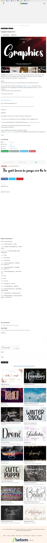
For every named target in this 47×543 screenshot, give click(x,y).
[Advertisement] (23, 14)
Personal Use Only (13, 148)
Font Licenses (19, 535)
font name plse (7, 257)
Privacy (9, 535)
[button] (44, 3)
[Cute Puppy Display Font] (12, 472)
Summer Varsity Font (8, 241)
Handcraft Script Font (5, 191)
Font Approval (26, 535)
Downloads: (4, 144)
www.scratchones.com (34, 122)
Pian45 (2, 241)
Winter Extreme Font (6, 502)
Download (5, 151)
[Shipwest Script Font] (35, 453)
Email (2, 357)
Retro (5, 255)
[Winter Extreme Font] (12, 493)
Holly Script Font (5, 384)
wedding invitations (26, 85)
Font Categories (8, 25)
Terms (4, 535)
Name (2, 352)
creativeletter (12, 146)
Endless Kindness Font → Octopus (10, 244)
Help (5, 275)
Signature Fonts (17, 522)
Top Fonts (39, 535)
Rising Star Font (5, 461)
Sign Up (8, 0)
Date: (3, 142)
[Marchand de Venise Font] (35, 473)
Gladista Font (27, 442)
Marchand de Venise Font (30, 482)
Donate (33, 151)
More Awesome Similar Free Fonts (24, 366)
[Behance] (30, 540)
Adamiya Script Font (29, 521)
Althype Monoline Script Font (31, 403)
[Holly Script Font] (12, 375)
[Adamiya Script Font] (35, 512)
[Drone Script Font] (12, 433)
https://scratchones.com (6, 100)
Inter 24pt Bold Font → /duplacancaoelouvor (12, 293)
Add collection (24, 151)
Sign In (3, 0)
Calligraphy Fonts (4, 386)
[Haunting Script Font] (35, 375)
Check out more (14, 151)
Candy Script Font (4, 186)
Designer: (4, 146)
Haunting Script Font (29, 384)
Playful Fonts (17, 482)
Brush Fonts (3, 503)
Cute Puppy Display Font (7, 481)
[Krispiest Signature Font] (12, 512)
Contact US (33, 535)
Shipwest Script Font (29, 461)
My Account (14, 0)
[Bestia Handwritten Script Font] (35, 493)
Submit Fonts (28, 0)
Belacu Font (4, 403)
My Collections (20, 0)
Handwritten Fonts (16, 25)
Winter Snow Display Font (30, 423)
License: (3, 148)
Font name (6, 280)
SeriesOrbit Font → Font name (9, 283)
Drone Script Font (5, 442)
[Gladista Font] (35, 433)
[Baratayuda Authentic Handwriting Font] (12, 414)
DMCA (13, 535)
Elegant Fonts (34, 463)
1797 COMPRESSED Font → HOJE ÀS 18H (11, 286)
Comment (3, 332)
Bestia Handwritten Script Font (31, 502)
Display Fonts (26, 424)
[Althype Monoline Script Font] (35, 395)
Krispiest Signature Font (7, 521)
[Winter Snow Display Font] (35, 414)
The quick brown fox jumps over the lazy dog (24, 171)
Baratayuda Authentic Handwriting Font (11, 423)
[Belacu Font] (12, 395)
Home (3, 25)
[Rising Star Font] (12, 453)
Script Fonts (11, 28)
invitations (40, 87)
